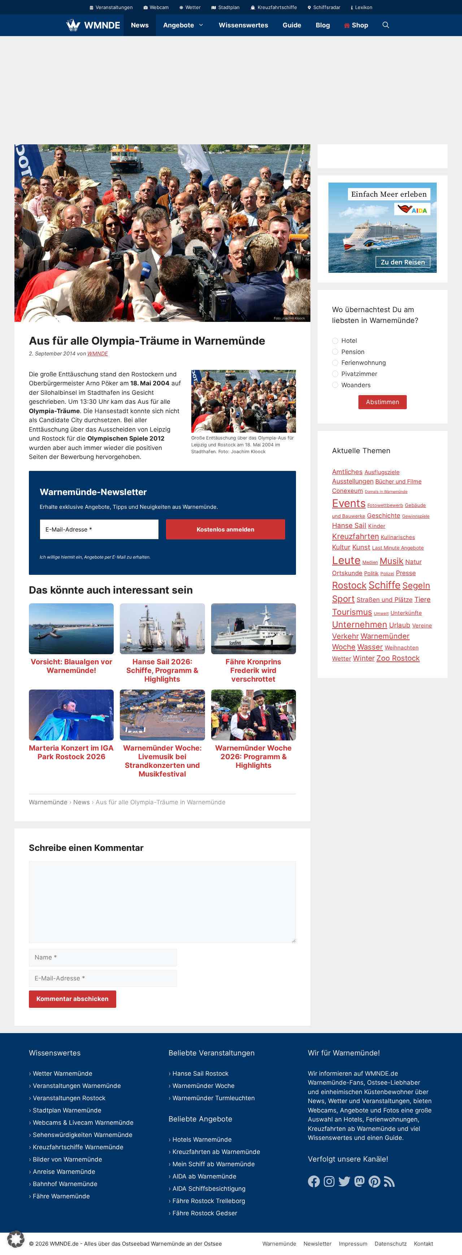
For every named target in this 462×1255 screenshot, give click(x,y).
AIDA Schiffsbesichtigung (209, 1188)
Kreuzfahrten (355, 536)
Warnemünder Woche (204, 1085)
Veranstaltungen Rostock (69, 1098)
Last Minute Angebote (398, 548)
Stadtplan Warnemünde (67, 1110)
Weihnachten (402, 647)
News (140, 25)
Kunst (361, 547)
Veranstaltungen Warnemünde (77, 1085)
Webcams (322, 1110)
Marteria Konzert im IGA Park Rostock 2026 (71, 752)
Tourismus (352, 612)
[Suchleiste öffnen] (385, 25)
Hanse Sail (349, 525)
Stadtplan (228, 7)
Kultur (341, 547)
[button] (16, 1239)
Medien (370, 562)
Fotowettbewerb (385, 505)
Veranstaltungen (113, 7)
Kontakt (423, 1243)
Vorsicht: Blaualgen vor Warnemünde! (71, 666)
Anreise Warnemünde (64, 1171)
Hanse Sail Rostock (200, 1073)
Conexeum (347, 490)
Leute (346, 560)
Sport (343, 599)
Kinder (376, 526)
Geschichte (383, 515)
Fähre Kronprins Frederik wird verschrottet (253, 670)
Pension (353, 351)
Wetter (192, 7)
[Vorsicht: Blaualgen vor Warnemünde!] (71, 649)
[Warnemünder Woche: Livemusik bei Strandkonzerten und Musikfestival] (162, 735)
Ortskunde (347, 573)
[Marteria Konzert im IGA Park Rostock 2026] (71, 735)
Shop (359, 25)
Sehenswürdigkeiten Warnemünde (82, 1134)
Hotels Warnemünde (202, 1139)
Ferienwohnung (363, 362)
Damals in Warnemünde (386, 491)
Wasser (370, 646)
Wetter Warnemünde (62, 1073)
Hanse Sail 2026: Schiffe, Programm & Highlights (162, 670)
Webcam (158, 7)
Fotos (391, 1110)
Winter (364, 658)
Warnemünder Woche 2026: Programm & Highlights (253, 757)
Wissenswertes (243, 25)
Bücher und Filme (398, 481)
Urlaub (399, 625)
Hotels (353, 1119)
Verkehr (345, 636)
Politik (371, 573)
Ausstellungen (353, 481)
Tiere (422, 599)
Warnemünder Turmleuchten (214, 1098)
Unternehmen (359, 624)
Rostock (349, 585)
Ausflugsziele (382, 471)
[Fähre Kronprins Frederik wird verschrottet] (253, 649)
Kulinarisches (398, 537)
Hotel (349, 340)
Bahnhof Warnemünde (65, 1184)
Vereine (422, 625)
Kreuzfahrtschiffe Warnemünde (78, 1147)
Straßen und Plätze (385, 599)
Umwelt (381, 613)
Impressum (353, 1243)
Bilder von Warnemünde (67, 1159)
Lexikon (363, 7)
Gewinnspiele (416, 516)
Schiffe (385, 585)
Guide (292, 25)
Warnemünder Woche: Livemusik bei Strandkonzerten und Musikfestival (162, 761)
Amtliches (347, 471)
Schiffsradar (326, 7)
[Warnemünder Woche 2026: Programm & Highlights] (253, 735)
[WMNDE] (73, 25)
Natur (413, 561)
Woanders (356, 384)
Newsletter (318, 1243)
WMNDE (102, 25)
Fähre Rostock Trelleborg (209, 1200)
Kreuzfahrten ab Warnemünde (216, 1151)
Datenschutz (391, 1243)
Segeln (416, 585)
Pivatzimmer (359, 373)
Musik (392, 561)
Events (349, 503)
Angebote (178, 25)
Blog (323, 25)
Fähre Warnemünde (61, 1196)
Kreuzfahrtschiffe (276, 7)
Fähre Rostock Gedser (205, 1213)
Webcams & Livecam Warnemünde (83, 1122)
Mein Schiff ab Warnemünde (214, 1164)
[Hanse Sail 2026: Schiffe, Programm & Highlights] (162, 649)
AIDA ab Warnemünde (204, 1176)
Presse (406, 573)
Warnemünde (48, 802)
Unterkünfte (406, 612)
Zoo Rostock (398, 658)
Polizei (387, 573)
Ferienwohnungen (392, 1119)
